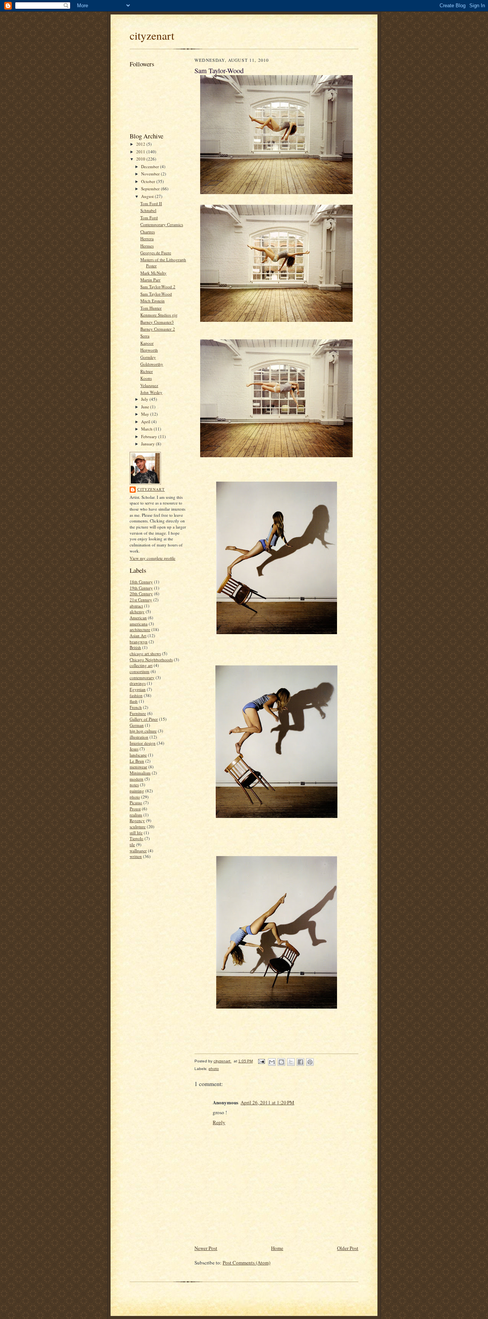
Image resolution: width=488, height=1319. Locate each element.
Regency (137, 820)
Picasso (136, 802)
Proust (135, 808)
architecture (140, 629)
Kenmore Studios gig (159, 315)
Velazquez (149, 385)
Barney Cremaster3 (157, 322)
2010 (141, 159)
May (145, 414)
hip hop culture (143, 731)
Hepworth (149, 350)
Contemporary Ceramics (161, 224)
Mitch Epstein (152, 301)
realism (136, 815)
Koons (146, 378)
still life (136, 832)
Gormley (148, 357)
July (145, 399)
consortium (139, 671)
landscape (138, 755)
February (149, 436)
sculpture (138, 826)
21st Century (141, 599)
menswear (138, 767)
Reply (219, 1122)
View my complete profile (152, 558)
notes (134, 784)
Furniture (138, 713)
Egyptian (138, 689)
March (147, 429)
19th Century (141, 588)
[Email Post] (261, 1061)
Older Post (347, 1248)
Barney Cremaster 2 (157, 329)
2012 (141, 144)
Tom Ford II (151, 203)
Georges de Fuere (155, 252)
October (148, 181)
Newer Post (205, 1248)
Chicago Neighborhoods (151, 659)
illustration (139, 737)
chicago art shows (145, 653)
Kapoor (147, 343)
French (136, 707)
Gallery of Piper (144, 719)
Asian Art (138, 635)
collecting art (141, 665)
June (145, 407)
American (138, 617)
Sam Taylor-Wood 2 (157, 286)
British (135, 647)
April (146, 421)
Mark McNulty (153, 273)
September (151, 188)
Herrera (147, 238)
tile (132, 844)
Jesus (134, 749)
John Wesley (151, 392)
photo (135, 797)
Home (277, 1248)
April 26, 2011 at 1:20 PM (267, 1102)
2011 (141, 151)
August (148, 196)
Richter (146, 371)
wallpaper (138, 850)
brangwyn (139, 641)
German (137, 725)
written (136, 856)
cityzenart (152, 35)
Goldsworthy (151, 364)
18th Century (141, 582)
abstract (136, 606)
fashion (136, 695)
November (151, 174)
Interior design (143, 743)
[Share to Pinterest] (310, 1062)
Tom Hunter (151, 308)
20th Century (141, 593)
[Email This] (272, 1062)
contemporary (142, 677)
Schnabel (148, 210)
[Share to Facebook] (300, 1062)
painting (137, 791)
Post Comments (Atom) (246, 1262)
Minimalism (140, 773)
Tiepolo (136, 838)
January (148, 444)
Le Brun (137, 761)
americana (139, 624)
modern (136, 779)
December (150, 166)
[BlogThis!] (281, 1062)
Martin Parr (150, 280)
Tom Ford (149, 217)
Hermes (147, 246)
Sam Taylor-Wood (156, 294)
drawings (138, 683)
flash (134, 701)
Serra (144, 336)
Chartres (147, 232)
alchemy (137, 611)
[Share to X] (291, 1062)
